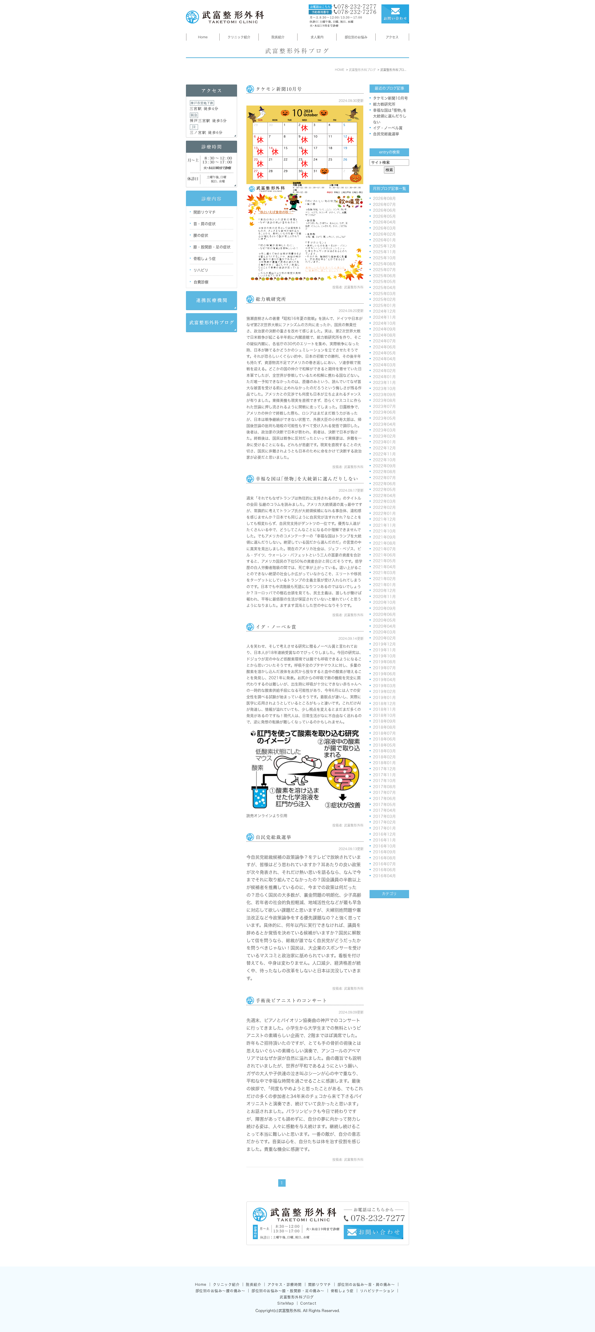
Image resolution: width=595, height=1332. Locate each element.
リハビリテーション (377, 1291)
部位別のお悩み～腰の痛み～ (220, 1291)
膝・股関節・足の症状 (212, 247)
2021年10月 (384, 531)
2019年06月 (384, 674)
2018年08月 (384, 727)
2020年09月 (384, 608)
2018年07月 (384, 733)
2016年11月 (384, 840)
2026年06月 (384, 210)
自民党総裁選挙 (273, 837)
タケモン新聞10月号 (279, 89)
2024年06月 (384, 347)
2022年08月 (384, 472)
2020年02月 (384, 638)
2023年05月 (384, 418)
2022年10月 (384, 460)
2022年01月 (384, 513)
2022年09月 (384, 466)
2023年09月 (384, 394)
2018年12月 (384, 703)
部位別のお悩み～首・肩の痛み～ (366, 1284)
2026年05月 (384, 216)
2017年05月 (384, 804)
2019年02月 (384, 691)
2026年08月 (384, 198)
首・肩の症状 (204, 224)
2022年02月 (384, 507)
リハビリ (200, 270)
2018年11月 (384, 709)
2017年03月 (384, 816)
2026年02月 (384, 234)
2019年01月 (384, 697)
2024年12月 (384, 311)
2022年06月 (384, 484)
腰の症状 (200, 235)
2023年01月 (384, 442)
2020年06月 (384, 614)
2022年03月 (384, 501)
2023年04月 (384, 424)
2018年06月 (384, 739)
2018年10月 (384, 715)
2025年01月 (384, 305)
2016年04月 (384, 876)
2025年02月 (384, 299)
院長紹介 (277, 37)
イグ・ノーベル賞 (276, 626)
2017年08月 (384, 787)
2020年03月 (384, 632)
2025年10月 (384, 258)
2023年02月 (384, 436)
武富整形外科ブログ (297, 1297)
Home (203, 37)
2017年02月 (384, 822)
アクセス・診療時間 (285, 1284)
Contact (308, 1303)
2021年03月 (384, 573)
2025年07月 (384, 270)
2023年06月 (384, 412)
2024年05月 (384, 353)
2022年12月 (384, 448)
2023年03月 (384, 430)
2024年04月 (384, 359)
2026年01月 (384, 240)
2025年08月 (384, 264)
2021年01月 (384, 585)
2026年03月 (384, 228)
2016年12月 (384, 834)
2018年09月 (384, 721)
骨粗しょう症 (204, 258)
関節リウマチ (204, 212)
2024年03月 (384, 365)
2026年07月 (384, 204)
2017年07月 (384, 792)
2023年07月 (384, 406)
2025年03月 (384, 294)
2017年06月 (384, 798)
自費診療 (201, 282)
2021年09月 (384, 537)
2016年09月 (384, 852)
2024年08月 (384, 335)
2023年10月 (384, 388)
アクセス (392, 37)
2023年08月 (384, 400)
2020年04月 (384, 626)
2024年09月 (384, 329)
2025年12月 (384, 246)
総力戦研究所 (271, 299)
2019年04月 (384, 680)
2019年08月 (384, 662)
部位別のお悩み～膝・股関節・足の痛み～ (287, 1291)
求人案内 (317, 37)
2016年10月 (384, 846)
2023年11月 (384, 382)
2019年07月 (384, 668)
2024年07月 (384, 341)
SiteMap (285, 1303)
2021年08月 (384, 543)
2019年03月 (384, 686)
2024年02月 (384, 371)
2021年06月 (384, 555)
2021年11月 (384, 525)
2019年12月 (384, 644)
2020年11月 (384, 596)
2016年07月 (384, 864)
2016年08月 (384, 858)
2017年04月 (384, 810)
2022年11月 (384, 454)
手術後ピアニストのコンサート (291, 1000)
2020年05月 (384, 620)
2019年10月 (384, 656)
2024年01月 (384, 377)
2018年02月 (384, 757)
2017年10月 (384, 781)
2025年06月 (384, 276)
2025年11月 (384, 252)
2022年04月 (384, 495)
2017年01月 (384, 828)
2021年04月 (384, 567)
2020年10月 (384, 602)
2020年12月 (384, 590)
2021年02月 (384, 579)
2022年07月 (384, 478)
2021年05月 (384, 561)
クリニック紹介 (239, 37)
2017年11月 (384, 775)
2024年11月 (384, 317)
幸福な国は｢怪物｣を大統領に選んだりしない (307, 478)
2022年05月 (384, 489)
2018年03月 (384, 751)
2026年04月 (384, 222)
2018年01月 (384, 763)
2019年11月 (384, 650)
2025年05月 (384, 281)
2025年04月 (384, 287)
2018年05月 (384, 745)
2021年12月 (384, 519)
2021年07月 (384, 549)
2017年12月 (384, 769)
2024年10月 (384, 323)
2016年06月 (384, 870)
